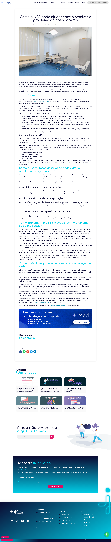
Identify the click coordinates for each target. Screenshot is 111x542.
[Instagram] (17, 521)
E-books (62, 2)
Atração (58, 25)
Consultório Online (65, 25)
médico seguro (42, 302)
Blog (37, 527)
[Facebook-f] (12, 521)
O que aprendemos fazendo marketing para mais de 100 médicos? (73, 390)
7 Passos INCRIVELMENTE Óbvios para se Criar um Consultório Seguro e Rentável (50, 390)
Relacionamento (74, 25)
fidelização (40, 215)
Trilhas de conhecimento (40, 2)
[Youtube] (22, 521)
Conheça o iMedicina (73, 2)
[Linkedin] (28, 521)
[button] (20, 351)
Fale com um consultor (57, 305)
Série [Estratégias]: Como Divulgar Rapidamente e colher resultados (26, 409)
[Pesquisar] (52, 437)
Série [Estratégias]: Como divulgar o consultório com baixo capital (50, 409)
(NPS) (41, 101)
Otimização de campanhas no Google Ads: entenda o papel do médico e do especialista (26, 390)
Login (83, 2)
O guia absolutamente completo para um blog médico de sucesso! (74, 408)
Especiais (53, 2)
